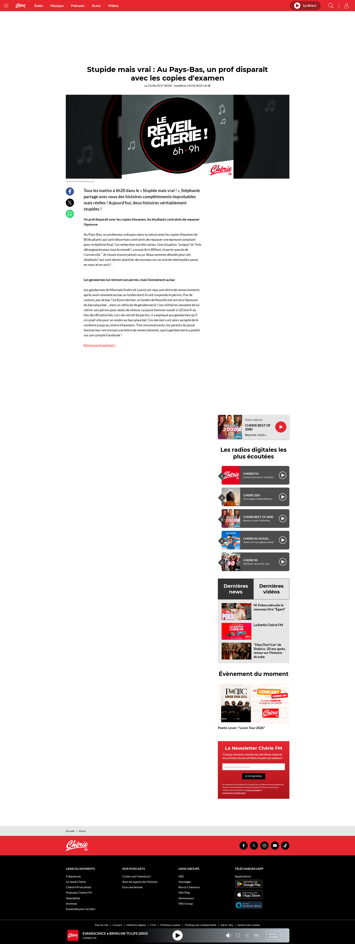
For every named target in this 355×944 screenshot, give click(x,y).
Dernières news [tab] (236, 589)
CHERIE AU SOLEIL (256, 538)
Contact (117, 924)
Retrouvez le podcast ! (100, 345)
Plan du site (101, 924)
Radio (38, 6)
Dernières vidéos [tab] (271, 589)
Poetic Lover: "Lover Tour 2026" (241, 728)
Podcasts (77, 6)
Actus (96, 6)
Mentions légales (136, 924)
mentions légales (253, 790)
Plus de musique (273, 935)
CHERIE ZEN (251, 495)
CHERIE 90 (250, 560)
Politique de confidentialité (200, 924)
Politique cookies (170, 924)
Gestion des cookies (248, 924)
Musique (57, 6)
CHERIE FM (251, 473)
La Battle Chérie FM (268, 625)
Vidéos (113, 6)
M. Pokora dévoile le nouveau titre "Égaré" (269, 607)
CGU (153, 924)
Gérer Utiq (227, 924)
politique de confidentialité (233, 793)
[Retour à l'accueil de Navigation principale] (20, 5)
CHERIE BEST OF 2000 (258, 427)
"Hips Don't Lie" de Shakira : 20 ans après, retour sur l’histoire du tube (270, 651)
